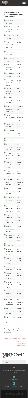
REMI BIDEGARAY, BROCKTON (9, 44)
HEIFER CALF (10, 140)
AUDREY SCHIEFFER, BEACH (9, 164)
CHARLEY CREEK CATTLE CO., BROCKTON (10, 218)
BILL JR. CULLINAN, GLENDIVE (9, 29)
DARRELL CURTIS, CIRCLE (10, 117)
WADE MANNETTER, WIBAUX (10, 173)
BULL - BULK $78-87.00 (9, 22)
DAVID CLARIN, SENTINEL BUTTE (10, 320)
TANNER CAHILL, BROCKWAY (9, 276)
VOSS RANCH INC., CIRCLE (10, 199)
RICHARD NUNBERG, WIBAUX (9, 100)
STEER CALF (9, 245)
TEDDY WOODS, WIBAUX (10, 75)
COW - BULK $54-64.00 (9, 53)
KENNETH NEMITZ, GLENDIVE (9, 91)
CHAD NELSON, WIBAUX (10, 37)
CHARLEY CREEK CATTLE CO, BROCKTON (10, 302)
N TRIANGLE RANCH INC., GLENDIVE (9, 82)
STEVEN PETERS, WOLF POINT (10, 252)
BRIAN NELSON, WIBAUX (10, 125)
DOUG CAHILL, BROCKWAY (10, 268)
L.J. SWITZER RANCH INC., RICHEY (9, 156)
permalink (8, 332)
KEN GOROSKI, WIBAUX (10, 60)
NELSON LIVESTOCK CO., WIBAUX (10, 229)
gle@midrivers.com (14, 379)
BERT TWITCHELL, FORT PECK (9, 147)
